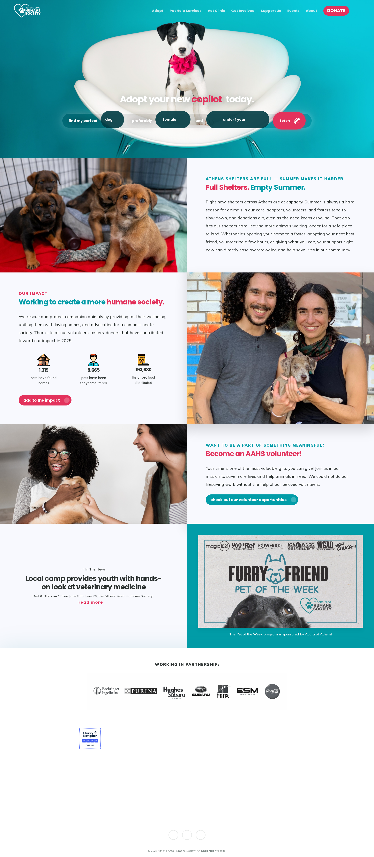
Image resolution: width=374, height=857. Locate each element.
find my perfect (83, 121)
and (199, 121)
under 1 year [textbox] (234, 119)
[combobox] (112, 119)
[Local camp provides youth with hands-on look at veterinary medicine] (93, 586)
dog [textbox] (109, 119)
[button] (45, 400)
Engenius (207, 851)
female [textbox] (169, 119)
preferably (142, 121)
